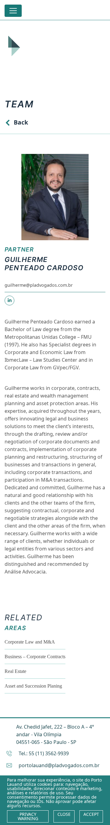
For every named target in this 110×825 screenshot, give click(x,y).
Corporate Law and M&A (30, 641)
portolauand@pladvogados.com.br (59, 765)
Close (64, 814)
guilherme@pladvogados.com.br (39, 285)
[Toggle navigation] (13, 11)
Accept (91, 814)
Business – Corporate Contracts (35, 656)
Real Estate (15, 671)
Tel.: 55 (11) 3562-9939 (44, 753)
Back (21, 122)
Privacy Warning (28, 816)
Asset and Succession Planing (33, 686)
